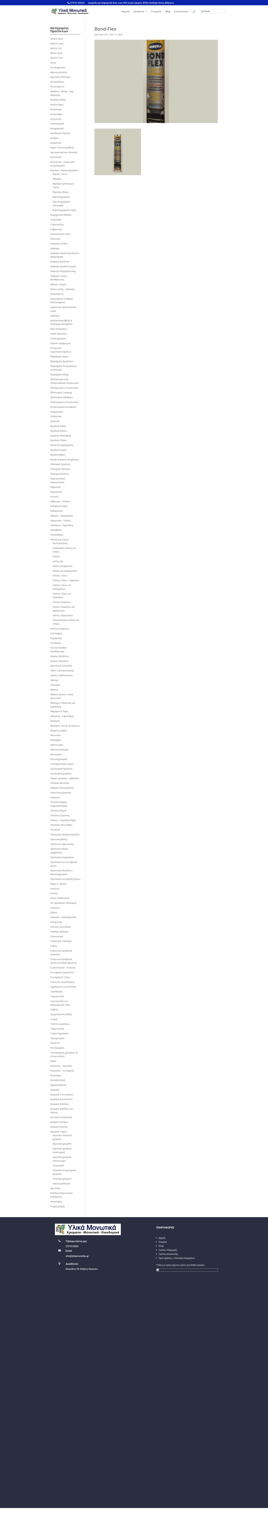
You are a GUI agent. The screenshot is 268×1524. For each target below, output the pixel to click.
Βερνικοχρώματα (61, 196)
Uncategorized (57, 67)
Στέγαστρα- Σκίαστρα (60, 941)
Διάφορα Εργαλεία (59, 261)
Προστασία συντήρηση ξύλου (65, 879)
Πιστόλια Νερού (58, 810)
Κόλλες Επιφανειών (63, 566)
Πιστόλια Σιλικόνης (60, 815)
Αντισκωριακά (57, 123)
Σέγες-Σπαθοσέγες (59, 898)
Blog (167, 11)
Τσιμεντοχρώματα (59, 1033)
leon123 (103, 34)
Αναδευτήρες (56, 104)
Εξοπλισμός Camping (61, 392)
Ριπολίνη (54, 888)
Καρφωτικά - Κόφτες (60, 520)
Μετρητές (55, 720)
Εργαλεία (54, 421)
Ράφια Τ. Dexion (58, 883)
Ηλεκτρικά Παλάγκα (60, 468)
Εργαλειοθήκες (57, 454)
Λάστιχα (54, 680)
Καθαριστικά (56, 510)
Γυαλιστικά (55, 219)
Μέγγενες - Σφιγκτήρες (62, 716)
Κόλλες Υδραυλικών (63, 615)
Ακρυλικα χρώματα (62, 1143)
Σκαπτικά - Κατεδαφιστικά (63, 917)
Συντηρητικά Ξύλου (60, 977)
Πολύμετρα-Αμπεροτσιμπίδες (65, 834)
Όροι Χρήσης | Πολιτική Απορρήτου (177, 1258)
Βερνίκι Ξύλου (60, 174)
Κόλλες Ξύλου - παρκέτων (66, 580)
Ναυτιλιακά (56, 754)
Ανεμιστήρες (56, 114)
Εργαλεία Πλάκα (58, 440)
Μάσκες (54, 689)
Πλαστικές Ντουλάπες (61, 824)
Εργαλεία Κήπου (58, 430)
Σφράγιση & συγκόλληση (63, 986)
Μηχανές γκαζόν (58, 730)
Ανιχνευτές (55, 118)
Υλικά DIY (55, 1042)
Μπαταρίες (55, 739)
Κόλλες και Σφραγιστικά (65, 570)
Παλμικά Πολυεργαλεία (62, 787)
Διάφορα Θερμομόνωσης (63, 271)
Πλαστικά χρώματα (62, 1178)
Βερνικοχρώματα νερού (65, 210)
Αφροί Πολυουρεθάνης (62, 147)
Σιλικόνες (55, 907)
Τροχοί (54, 1019)
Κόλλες (56, 556)
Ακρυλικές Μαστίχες (60, 76)
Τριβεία (54, 1009)
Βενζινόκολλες (60, 543)
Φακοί (53, 1060)
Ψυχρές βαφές (57, 1206)
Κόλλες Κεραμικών (59, 628)
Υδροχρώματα (57, 1038)
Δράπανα (54, 315)
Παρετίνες (55, 797)
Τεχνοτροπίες (57, 996)
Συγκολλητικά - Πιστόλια (62, 967)
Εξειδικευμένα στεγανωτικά (64, 387)
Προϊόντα (139, 11)
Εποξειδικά (55, 416)
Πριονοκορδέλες (58, 839)
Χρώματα (54, 1089)
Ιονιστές (54, 496)
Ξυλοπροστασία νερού (62, 763)
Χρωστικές (55, 1188)
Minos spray (56, 53)
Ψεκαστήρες (56, 1201)
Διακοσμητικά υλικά (60, 233)
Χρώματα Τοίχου (58, 1131)
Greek (207, 11)
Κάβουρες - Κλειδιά (60, 501)
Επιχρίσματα (56, 411)
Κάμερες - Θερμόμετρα (61, 515)
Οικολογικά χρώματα (60, 773)
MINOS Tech (56, 57)
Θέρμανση (55, 486)
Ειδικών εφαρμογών (60, 343)
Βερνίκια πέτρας (61, 192)
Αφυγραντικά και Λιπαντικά (63, 152)
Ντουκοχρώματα (58, 759)
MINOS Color (57, 43)
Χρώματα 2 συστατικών (62, 1094)
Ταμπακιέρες (56, 991)
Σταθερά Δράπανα (59, 931)
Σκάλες (53, 912)
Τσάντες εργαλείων (60, 1023)
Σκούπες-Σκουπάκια (60, 926)
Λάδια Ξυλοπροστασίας (62, 670)
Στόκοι (53, 945)
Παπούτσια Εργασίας (60, 792)
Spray (53, 62)
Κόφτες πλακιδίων (59, 661)
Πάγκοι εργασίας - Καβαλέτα (64, 778)
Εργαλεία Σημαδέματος (61, 445)
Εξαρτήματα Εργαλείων (61, 361)
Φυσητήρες (55, 1075)
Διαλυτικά (55, 238)
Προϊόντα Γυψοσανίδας (62, 844)
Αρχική (126, 11)
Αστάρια (54, 138)
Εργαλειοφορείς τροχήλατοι (64, 459)
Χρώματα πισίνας (58, 1126)
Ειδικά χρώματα (58, 338)
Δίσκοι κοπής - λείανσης (62, 289)
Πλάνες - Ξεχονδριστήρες (63, 820)
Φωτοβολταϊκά (57, 1080)
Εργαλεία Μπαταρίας (60, 435)
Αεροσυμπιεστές (58, 72)
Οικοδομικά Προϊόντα (61, 768)
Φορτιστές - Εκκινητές (61, 1065)
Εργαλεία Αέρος (58, 425)
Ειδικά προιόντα (58, 333)
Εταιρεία (156, 11)
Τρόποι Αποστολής (168, 1253)
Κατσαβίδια (56, 529)
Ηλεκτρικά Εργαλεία (60, 464)
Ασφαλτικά (55, 142)
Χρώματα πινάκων (59, 1121)
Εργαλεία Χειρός (58, 449)
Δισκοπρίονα (56, 293)
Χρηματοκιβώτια (58, 1084)
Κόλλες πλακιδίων (62, 602)
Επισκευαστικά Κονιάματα (63, 406)
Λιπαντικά (55, 684)
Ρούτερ (54, 893)
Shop (161, 1245)
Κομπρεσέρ (56, 638)
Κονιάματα (55, 642)
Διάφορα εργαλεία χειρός (63, 266)
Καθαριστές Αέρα (58, 506)
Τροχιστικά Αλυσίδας (61, 1014)
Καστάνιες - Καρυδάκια (61, 525)
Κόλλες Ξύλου (60, 575)
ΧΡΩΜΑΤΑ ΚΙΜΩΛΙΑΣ (61, 1117)
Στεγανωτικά (56, 936)
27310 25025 (77, 2)
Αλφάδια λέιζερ (58, 99)
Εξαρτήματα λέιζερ (59, 374)
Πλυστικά (55, 829)
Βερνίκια (57, 178)
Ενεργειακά (58, 1165)
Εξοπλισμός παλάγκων (61, 397)
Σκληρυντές (56, 921)
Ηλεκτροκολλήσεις (59, 473)
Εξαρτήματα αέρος (59, 356)
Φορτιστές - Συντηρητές (62, 1070)
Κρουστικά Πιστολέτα (61, 665)
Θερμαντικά (56, 491)
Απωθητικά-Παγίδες (60, 133)
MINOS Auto (56, 38)
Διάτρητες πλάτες (58, 243)
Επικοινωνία (181, 11)
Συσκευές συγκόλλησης (62, 982)
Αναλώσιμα (56, 109)
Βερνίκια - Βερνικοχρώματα (64, 170)
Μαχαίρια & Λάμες (59, 711)
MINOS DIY (56, 48)
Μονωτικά (55, 735)
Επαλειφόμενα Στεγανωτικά (64, 402)
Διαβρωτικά (56, 229)
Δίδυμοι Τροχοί (58, 284)
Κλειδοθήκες (56, 534)
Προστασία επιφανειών (62, 857)
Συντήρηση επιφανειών (62, 972)
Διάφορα (54, 248)
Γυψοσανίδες (57, 224)
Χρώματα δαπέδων (59, 1103)
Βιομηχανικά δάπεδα (60, 214)
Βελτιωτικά (55, 157)
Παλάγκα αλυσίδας (59, 782)
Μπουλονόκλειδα (59, 749)
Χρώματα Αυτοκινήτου (61, 1099)
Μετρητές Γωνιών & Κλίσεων (65, 725)
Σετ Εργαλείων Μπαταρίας (63, 902)
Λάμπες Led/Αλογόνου (61, 675)
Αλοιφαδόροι (57, 81)
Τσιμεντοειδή (57, 1028)
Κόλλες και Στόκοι (59, 539)
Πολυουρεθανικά (61, 1183)
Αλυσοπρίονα (57, 86)
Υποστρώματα (57, 1047)
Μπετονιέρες (56, 744)
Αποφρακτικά (57, 128)
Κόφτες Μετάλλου (59, 656)
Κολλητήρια (56, 633)
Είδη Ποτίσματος (58, 328)
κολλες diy (58, 561)
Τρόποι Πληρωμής (168, 1249)
